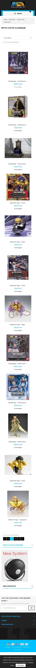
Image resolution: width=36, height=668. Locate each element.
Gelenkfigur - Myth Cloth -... (18, 364)
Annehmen (20, 665)
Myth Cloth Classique (13, 545)
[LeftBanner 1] (14, 566)
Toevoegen (18, 87)
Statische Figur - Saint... (18, 203)
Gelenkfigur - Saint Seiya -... (18, 81)
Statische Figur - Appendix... (18, 520)
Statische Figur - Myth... (18, 325)
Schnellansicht (29, 56)
